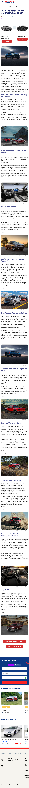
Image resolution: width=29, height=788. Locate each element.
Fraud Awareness (26, 774)
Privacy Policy (25, 761)
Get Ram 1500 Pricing (13, 646)
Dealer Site (10, 760)
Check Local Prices (14, 682)
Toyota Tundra (14, 100)
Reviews (10, 6)
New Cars (11, 664)
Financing (3, 769)
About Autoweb (10, 757)
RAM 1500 (5, 112)
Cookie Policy (25, 765)
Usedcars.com (18, 757)
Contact (9, 763)
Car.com (17, 759)
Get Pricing (6, 41)
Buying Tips (2, 766)
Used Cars (17, 664)
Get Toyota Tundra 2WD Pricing (13, 641)
